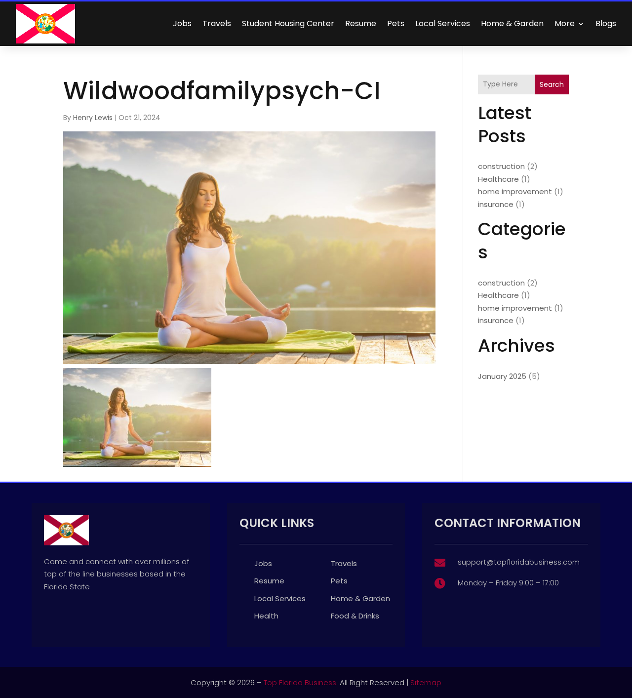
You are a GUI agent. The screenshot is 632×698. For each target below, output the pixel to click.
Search (552, 84)
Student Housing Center (288, 23)
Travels (216, 23)
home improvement (515, 191)
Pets (395, 23)
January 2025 (502, 376)
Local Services (442, 23)
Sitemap (425, 682)
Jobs (182, 23)
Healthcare (498, 179)
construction (501, 166)
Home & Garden (512, 23)
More (564, 23)
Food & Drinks (355, 616)
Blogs (605, 23)
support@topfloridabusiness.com (519, 562)
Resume (360, 23)
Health (266, 616)
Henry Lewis (93, 118)
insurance (496, 204)
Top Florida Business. (301, 682)
